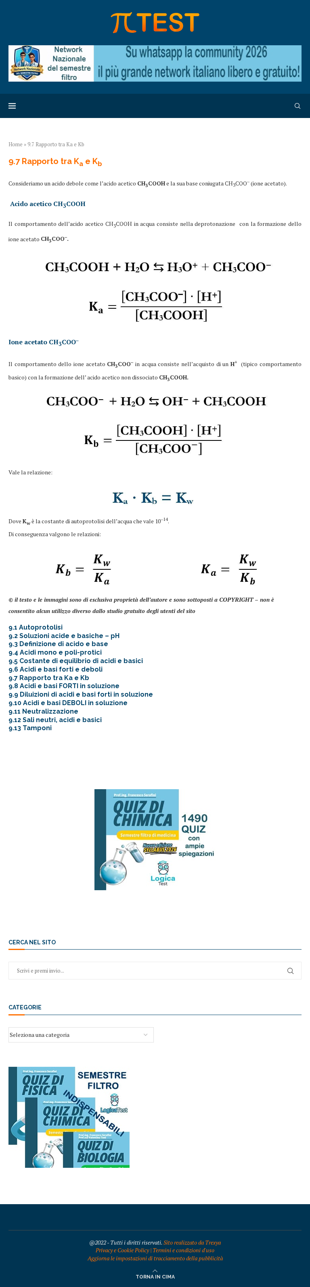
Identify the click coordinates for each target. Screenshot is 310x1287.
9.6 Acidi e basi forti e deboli (55, 669)
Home (15, 144)
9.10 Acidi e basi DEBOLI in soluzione (68, 703)
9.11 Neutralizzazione (43, 711)
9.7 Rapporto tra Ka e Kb (48, 678)
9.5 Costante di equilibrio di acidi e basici (75, 661)
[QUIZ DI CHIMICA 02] (155, 793)
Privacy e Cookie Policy (122, 1250)
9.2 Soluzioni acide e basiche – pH (63, 636)
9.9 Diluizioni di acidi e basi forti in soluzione (80, 694)
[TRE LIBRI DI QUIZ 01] (69, 1070)
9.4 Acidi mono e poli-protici (55, 652)
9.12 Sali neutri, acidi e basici (55, 720)
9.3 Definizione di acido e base (58, 644)
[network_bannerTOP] (155, 49)
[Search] (297, 106)
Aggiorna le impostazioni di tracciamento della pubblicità (155, 1258)
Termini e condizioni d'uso (183, 1250)
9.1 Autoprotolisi (35, 627)
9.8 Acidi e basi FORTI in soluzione (63, 686)
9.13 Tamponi (30, 728)
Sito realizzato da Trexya (192, 1242)
